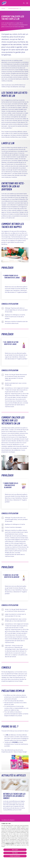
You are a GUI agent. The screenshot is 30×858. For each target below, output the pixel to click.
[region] (15, 839)
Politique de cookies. (10, 843)
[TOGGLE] (27, 3)
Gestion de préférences (15, 856)
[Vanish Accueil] (4, 3)
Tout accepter (15, 849)
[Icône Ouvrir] (23, 3)
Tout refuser (15, 852)
